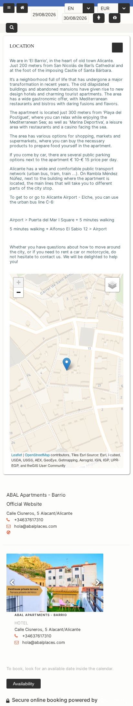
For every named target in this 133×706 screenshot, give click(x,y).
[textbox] (44, 14)
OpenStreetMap (37, 454)
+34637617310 (28, 519)
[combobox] (79, 8)
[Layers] (112, 285)
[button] (9, 8)
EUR (105, 8)
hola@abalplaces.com (35, 526)
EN (71, 8)
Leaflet (16, 454)
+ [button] (18, 282)
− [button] (18, 292)
